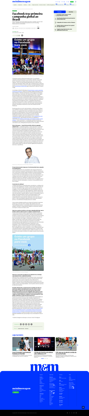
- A (13, 35)
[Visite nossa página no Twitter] (69, 412)
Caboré (41, 401)
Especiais (20, 4)
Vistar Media (51, 397)
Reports (41, 391)
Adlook (50, 404)
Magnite (50, 400)
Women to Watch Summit (62, 378)
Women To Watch (42, 383)
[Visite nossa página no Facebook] (67, 412)
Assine (72, 1)
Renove (70, 377)
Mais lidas (71, 11)
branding (26, 328)
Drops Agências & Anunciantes (51, 380)
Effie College (66, 4)
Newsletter (57, 1)
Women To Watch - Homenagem (61, 391)
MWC (40, 396)
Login (67, 1)
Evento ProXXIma (42, 399)
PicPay (50, 395)
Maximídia (41, 400)
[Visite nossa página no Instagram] (71, 412)
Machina (50, 398)
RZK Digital (51, 402)
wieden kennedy (21, 328)
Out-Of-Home (51, 386)
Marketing (41, 379)
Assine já (15, 392)
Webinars (41, 388)
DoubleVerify (51, 403)
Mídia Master (61, 381)
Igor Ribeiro (14, 31)
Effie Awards (61, 401)
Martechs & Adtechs (52, 387)
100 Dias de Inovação (52, 378)
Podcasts (41, 386)
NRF (40, 397)
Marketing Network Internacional (62, 398)
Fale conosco (71, 380)
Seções (15, 4)
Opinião (41, 381)
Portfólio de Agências (51, 4)
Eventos (25, 4)
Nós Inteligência (51, 396)
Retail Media (72, 4)
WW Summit (41, 398)
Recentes (59, 11)
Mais (29, 4)
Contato (62, 1)
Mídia (15, 8)
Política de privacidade (72, 379)
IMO (50, 391)
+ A (15, 35)
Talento (50, 381)
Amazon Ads (51, 392)
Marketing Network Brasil (62, 384)
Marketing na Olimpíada (52, 379)
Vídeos (41, 387)
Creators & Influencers (52, 385)
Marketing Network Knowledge (62, 389)
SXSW (40, 395)
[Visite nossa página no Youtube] (76, 412)
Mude (50, 401)
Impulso (50, 394)
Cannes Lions (41, 394)
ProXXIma (41, 382)
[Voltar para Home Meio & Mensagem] (21, 2)
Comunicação (41, 378)
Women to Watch (42, 4)
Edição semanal (35, 4)
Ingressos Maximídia (59, 4)
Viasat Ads (50, 399)
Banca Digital (41, 389)
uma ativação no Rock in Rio (21, 86)
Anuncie (70, 378)
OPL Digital (51, 393)
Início (13, 8)
